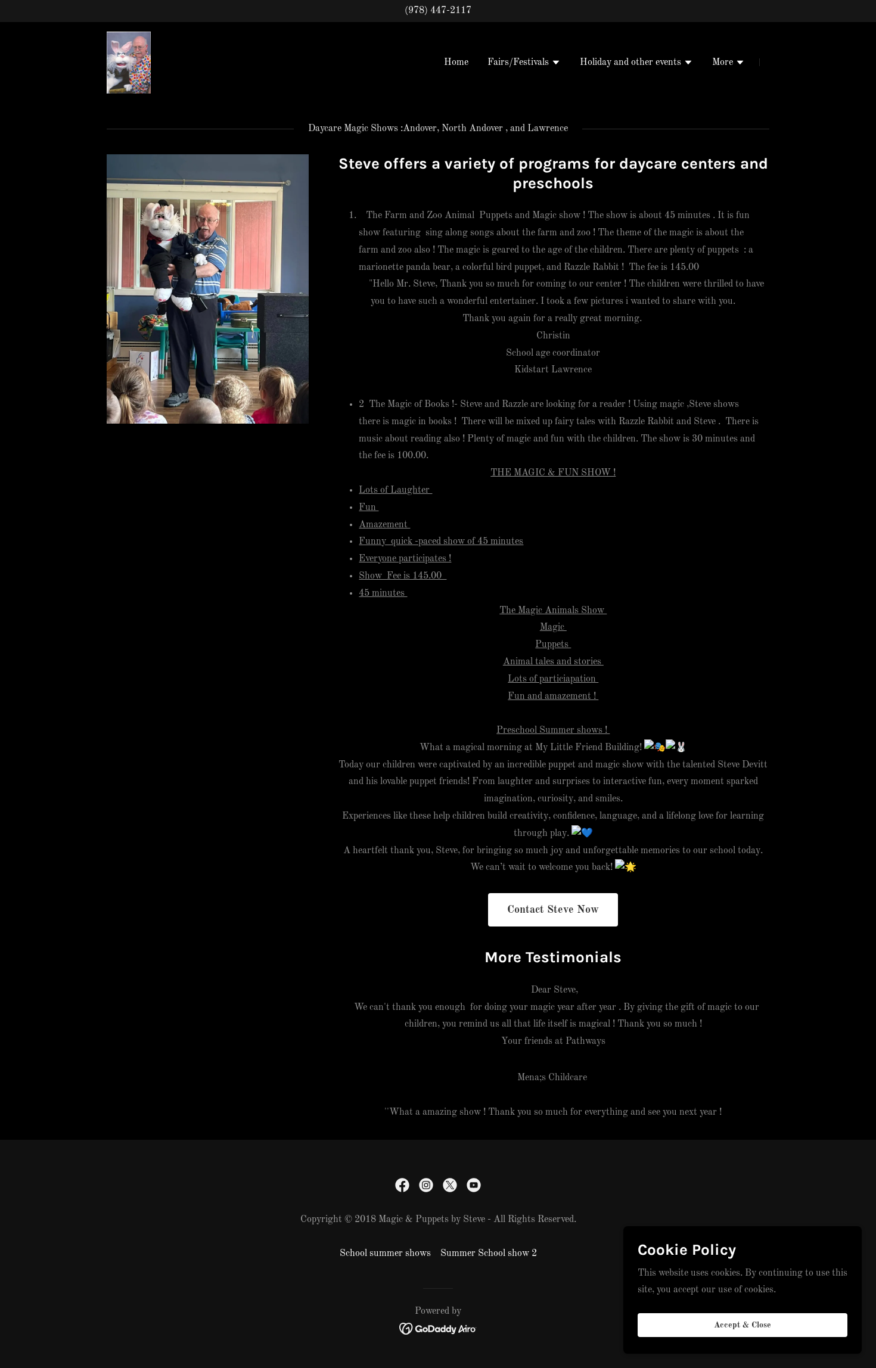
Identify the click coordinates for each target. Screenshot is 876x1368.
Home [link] (456, 62)
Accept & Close (742, 1325)
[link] (129, 62)
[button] (524, 63)
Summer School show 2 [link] (488, 1253)
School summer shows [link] (385, 1253)
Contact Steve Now (553, 909)
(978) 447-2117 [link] (438, 10)
